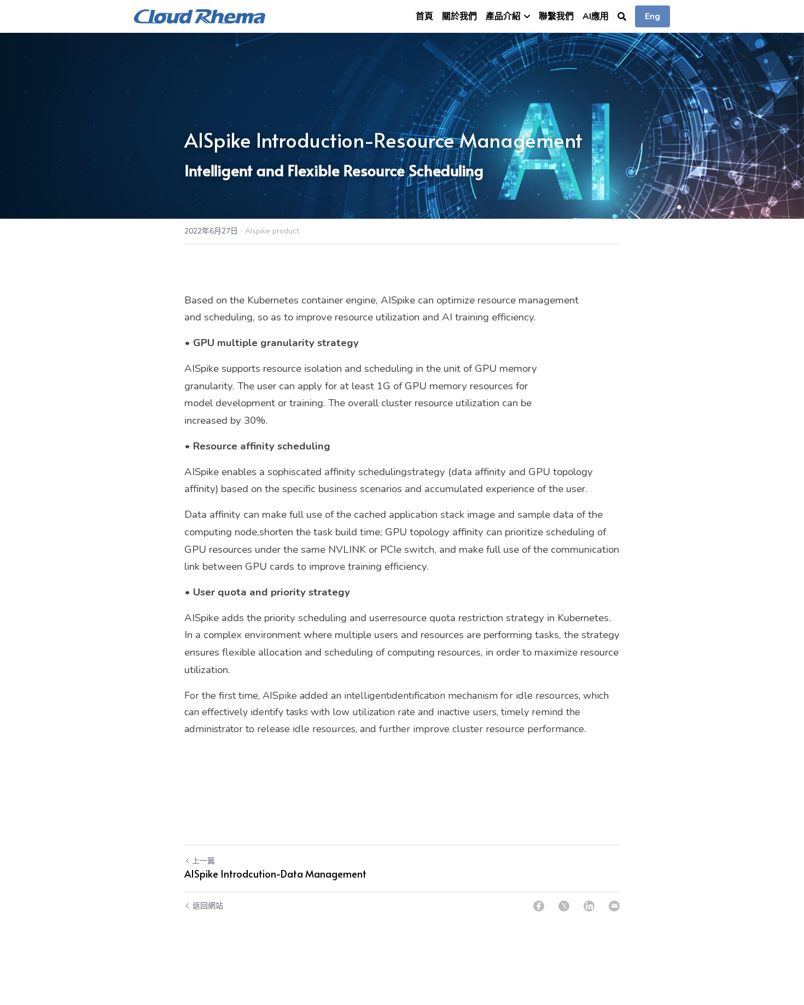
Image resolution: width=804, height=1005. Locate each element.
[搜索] (621, 16)
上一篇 (203, 861)
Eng (652, 16)
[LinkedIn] (589, 906)
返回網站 (208, 906)
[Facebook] (538, 906)
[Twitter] (563, 906)
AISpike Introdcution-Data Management (275, 874)
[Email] (614, 906)
